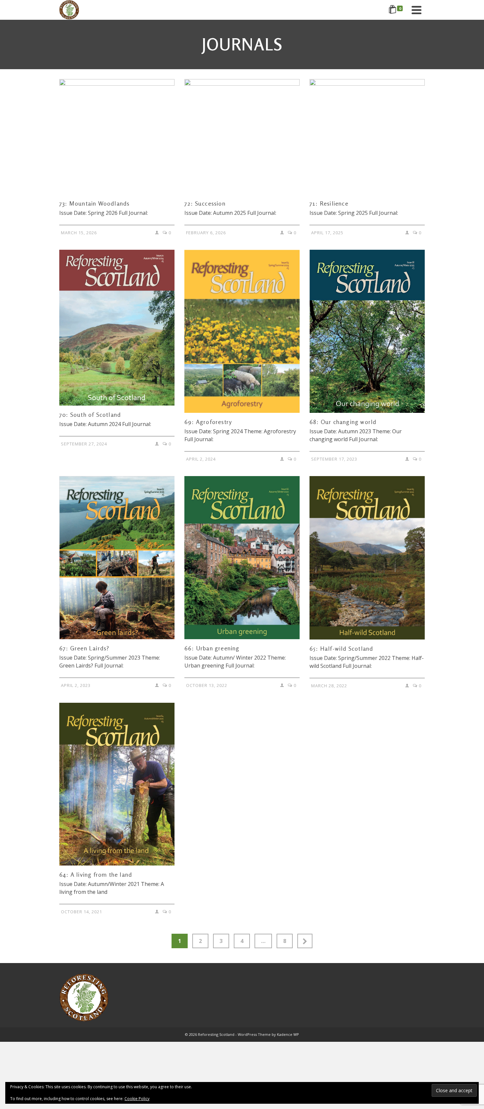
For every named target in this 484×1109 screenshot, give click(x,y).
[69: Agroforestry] (242, 331)
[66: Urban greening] (242, 557)
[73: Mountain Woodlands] (117, 136)
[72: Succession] (242, 136)
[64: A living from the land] (117, 784)
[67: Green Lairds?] (117, 557)
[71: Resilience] (367, 136)
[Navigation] (416, 10)
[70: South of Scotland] (117, 328)
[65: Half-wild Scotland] (367, 557)
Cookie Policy (136, 1098)
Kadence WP (288, 1034)
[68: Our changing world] (367, 331)
